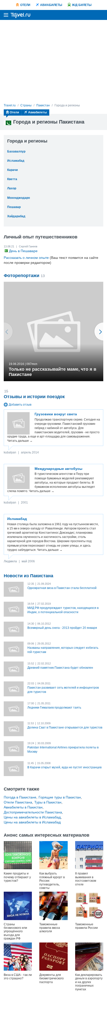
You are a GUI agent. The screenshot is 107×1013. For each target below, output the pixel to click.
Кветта (12, 179)
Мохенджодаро (18, 198)
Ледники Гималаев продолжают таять (54, 707)
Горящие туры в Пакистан (60, 797)
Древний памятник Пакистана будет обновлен (60, 667)
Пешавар (14, 207)
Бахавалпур (16, 151)
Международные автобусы (58, 469)
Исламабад (15, 160)
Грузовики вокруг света (56, 414)
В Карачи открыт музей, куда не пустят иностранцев (64, 767)
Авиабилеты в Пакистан (23, 807)
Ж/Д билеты (82, 5)
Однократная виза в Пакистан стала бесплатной (62, 588)
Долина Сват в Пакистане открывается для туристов (64, 727)
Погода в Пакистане (20, 797)
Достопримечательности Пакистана (33, 812)
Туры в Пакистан (47, 802)
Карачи (12, 170)
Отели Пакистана (18, 802)
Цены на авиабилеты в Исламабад (32, 817)
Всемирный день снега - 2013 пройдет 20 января (62, 628)
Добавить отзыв (20, 404)
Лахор (11, 188)
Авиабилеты (51, 5)
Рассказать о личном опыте (26, 258)
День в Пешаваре (23, 251)
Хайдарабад (16, 216)
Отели (25, 5)
